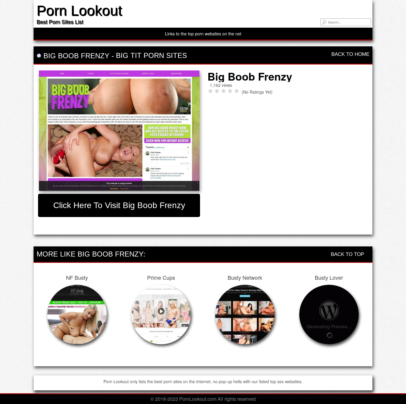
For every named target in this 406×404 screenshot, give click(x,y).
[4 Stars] (230, 91)
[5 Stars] (237, 91)
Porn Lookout (79, 10)
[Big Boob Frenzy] (119, 130)
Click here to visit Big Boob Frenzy (119, 205)
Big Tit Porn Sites (151, 55)
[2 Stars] (217, 91)
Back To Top (348, 254)
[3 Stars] (223, 91)
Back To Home (349, 54)
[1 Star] (210, 91)
